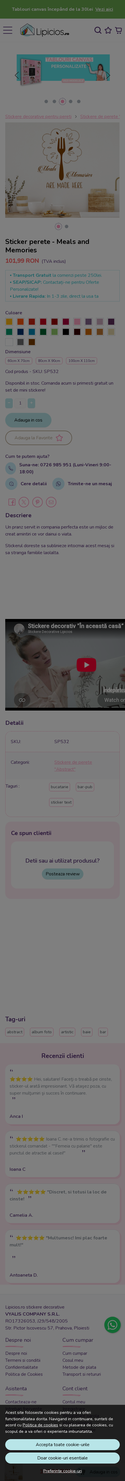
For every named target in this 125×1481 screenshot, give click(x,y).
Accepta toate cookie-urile (63, 1444)
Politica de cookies (40, 1425)
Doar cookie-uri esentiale (62, 1458)
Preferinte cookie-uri (62, 1471)
